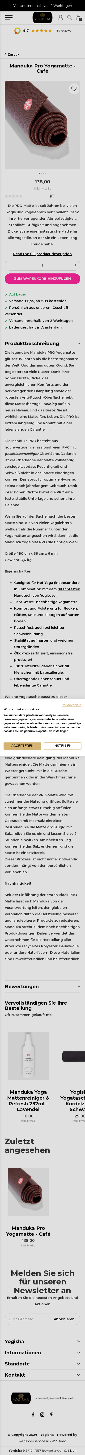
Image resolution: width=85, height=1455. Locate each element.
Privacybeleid (71, 705)
